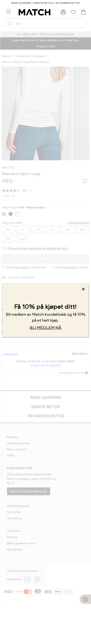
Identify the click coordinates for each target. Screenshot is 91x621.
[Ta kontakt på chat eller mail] (85, 599)
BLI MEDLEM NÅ (45, 327)
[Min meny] (63, 12)
